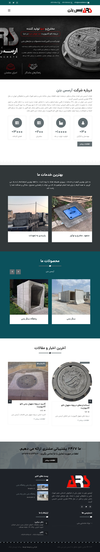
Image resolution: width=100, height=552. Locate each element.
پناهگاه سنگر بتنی (68, 319)
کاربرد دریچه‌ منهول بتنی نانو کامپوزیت (72, 405)
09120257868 (66, 2)
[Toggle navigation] (9, 10)
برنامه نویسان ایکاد (15, 547)
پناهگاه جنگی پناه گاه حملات (26, 319)
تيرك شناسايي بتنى (83, 523)
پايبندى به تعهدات (78, 236)
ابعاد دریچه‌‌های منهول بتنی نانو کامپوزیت (27, 422)
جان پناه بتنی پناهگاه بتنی (25, 485)
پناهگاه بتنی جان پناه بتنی (31, 236)
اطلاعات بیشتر (85, 144)
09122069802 (54, 2)
